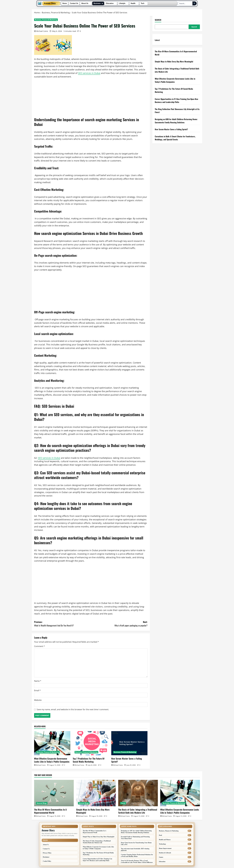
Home (64, 3)
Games (161, 857)
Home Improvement (165, 848)
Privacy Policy (47, 853)
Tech (142, 3)
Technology (162, 844)
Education (110, 3)
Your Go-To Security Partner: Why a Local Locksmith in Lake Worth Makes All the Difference (137, 861)
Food (160, 835)
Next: (130, 623)
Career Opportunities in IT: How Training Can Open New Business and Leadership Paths (176, 100)
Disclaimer (46, 857)
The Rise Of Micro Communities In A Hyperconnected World (50, 811)
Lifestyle (122, 3)
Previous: (54, 623)
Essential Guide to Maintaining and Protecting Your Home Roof (135, 838)
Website (38, 700)
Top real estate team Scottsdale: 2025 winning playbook (135, 849)
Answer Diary (50, 3)
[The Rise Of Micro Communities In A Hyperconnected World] (54, 793)
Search (158, 20)
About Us (84, 3)
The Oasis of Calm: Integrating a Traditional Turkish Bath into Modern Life (137, 811)
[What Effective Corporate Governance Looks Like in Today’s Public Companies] (52, 743)
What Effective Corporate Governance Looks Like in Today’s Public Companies (51, 760)
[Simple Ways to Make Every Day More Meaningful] (96, 793)
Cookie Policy (47, 861)
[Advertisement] (90, 99)
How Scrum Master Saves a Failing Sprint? (126, 760)
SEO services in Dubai (89, 73)
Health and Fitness (165, 839)
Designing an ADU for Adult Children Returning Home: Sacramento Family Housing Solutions (176, 121)
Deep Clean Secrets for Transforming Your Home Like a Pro (136, 843)
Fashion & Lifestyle (165, 853)
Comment (39, 646)
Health (133, 3)
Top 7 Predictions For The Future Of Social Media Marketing (88, 760)
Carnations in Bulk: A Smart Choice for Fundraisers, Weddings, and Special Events (175, 138)
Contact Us (74, 3)
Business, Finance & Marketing (46, 20)
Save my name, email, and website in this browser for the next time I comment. (73, 709)
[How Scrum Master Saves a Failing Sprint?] (129, 743)
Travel (123, 803)
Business (97, 3)
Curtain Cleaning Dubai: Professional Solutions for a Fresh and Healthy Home (137, 855)
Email (37, 690)
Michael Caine (42, 31)
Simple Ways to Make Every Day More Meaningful (174, 61)
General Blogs (42, 803)
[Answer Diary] (39, 3)
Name (37, 681)
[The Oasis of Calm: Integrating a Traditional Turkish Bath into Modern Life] (138, 793)
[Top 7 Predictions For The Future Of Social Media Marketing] (91, 743)
